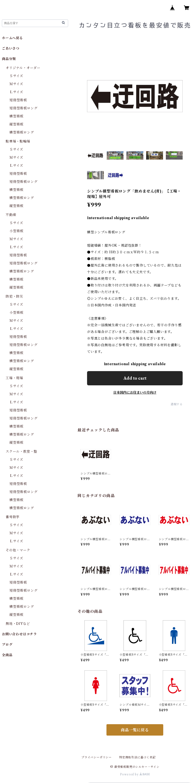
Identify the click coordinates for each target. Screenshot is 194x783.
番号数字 (13, 517)
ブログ (7, 644)
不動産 (11, 215)
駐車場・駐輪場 (18, 141)
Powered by (130, 774)
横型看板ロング (21, 132)
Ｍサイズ (16, 84)
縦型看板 (16, 124)
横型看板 (16, 116)
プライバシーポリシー (96, 757)
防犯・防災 (14, 296)
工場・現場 (14, 378)
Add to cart (134, 378)
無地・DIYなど (18, 624)
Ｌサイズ (16, 92)
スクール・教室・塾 (21, 451)
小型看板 (16, 231)
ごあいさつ (10, 48)
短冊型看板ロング (23, 108)
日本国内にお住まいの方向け (134, 392)
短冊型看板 (18, 100)
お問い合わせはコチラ (19, 634)
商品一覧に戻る (135, 730)
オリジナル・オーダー (23, 68)
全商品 (7, 655)
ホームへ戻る (12, 38)
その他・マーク (18, 550)
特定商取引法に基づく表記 (137, 757)
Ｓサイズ (16, 76)
